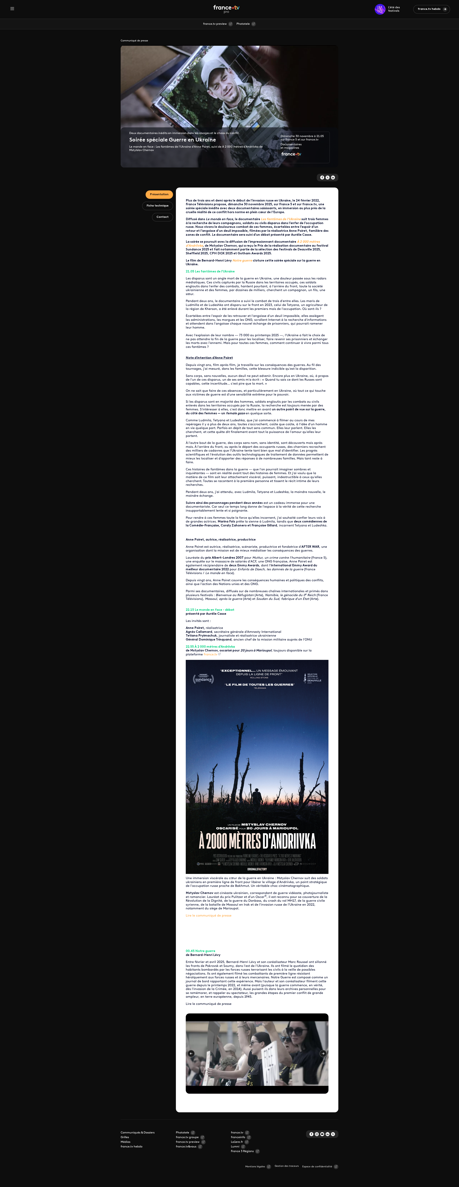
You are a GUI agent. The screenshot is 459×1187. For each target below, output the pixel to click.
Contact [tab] (163, 217)
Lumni (235, 1146)
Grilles (125, 1137)
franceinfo (238, 1137)
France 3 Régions (242, 1151)
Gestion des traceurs (287, 1166)
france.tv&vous (186, 1146)
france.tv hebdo (429, 9)
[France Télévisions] (226, 9)
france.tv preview (215, 24)
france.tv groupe (187, 1137)
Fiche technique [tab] (158, 205)
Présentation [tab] (159, 194)
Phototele (243, 24)
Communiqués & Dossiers (138, 1132)
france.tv (237, 1132)
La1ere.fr (237, 1142)
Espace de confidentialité (317, 1166)
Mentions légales (255, 1166)
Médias (125, 1142)
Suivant (323, 1053)
